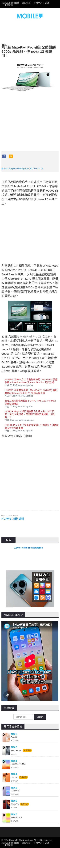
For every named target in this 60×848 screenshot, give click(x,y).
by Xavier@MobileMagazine (16, 168)
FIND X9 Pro (16, 750)
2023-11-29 (37, 168)
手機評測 (8, 5)
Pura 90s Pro (16, 817)
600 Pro (14, 777)
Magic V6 (14, 804)
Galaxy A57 (15, 791)
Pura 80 (14, 737)
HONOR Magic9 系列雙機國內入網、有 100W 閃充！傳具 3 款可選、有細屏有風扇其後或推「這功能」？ (30, 414)
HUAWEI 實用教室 (10, 3)
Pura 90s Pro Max (18, 764)
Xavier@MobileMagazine (28, 547)
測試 (47, 3)
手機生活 (38, 3)
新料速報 (26, 3)
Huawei (6, 518)
